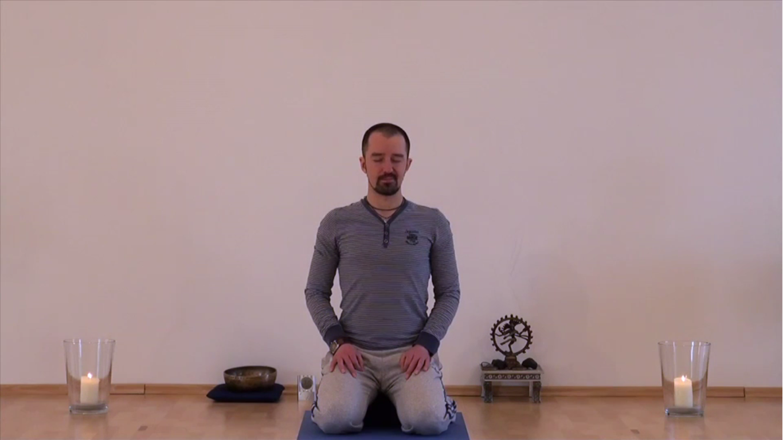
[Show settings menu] (619, 427)
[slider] (321, 427)
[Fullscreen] (679, 427)
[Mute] (589, 427)
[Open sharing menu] (649, 427)
